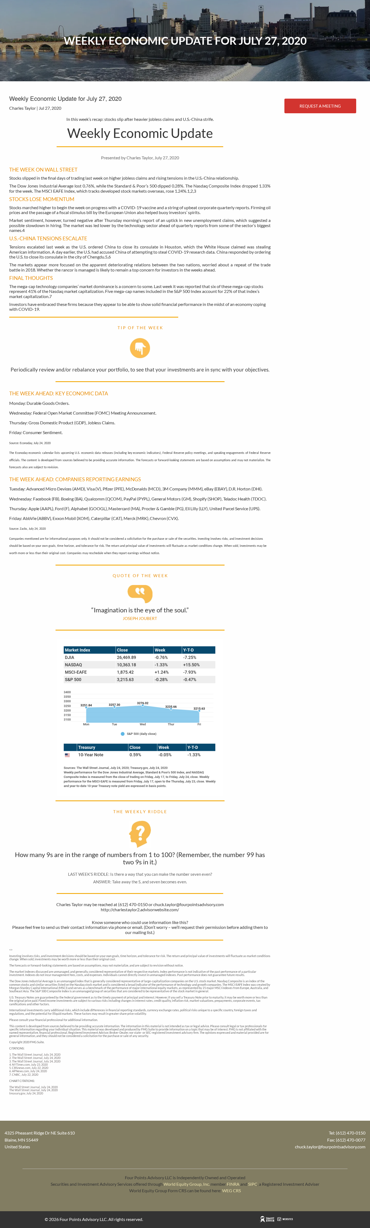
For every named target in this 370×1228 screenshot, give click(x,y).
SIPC (252, 1184)
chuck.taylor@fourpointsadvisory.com (330, 1146)
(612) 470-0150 (350, 1132)
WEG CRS (231, 1190)
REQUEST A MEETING (320, 106)
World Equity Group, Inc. (187, 1184)
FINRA (233, 1184)
